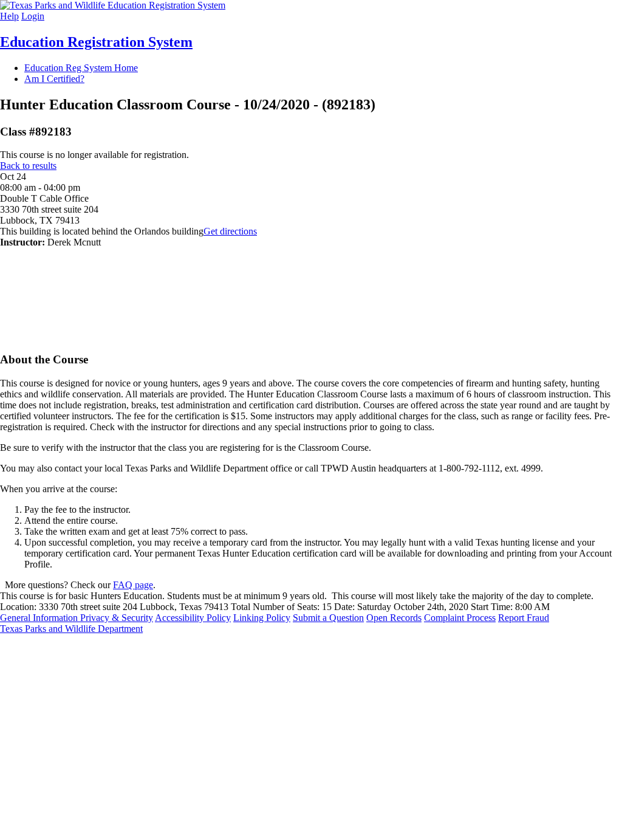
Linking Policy (261, 617)
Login (32, 16)
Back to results (28, 165)
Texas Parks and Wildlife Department (71, 628)
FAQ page (133, 585)
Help (9, 16)
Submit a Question (328, 617)
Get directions (230, 231)
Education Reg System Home (81, 68)
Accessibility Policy (193, 617)
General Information (40, 617)
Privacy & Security (116, 617)
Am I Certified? (54, 79)
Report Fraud (523, 617)
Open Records (394, 617)
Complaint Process (460, 617)
